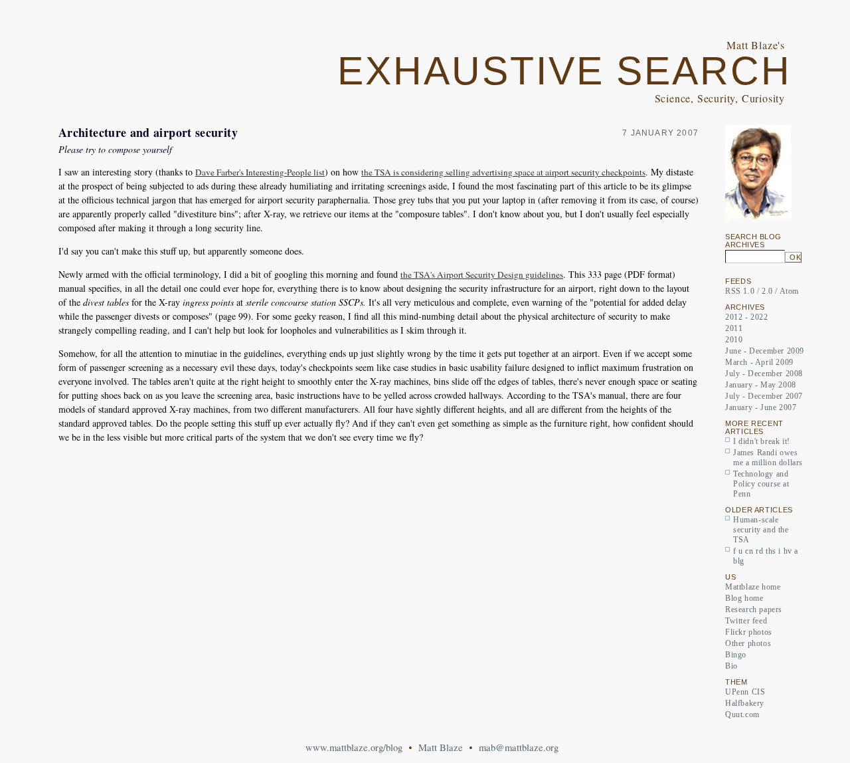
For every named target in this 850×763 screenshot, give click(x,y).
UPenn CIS (745, 692)
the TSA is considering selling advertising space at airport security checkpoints (503, 172)
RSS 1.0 (739, 291)
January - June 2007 (760, 407)
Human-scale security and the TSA (761, 529)
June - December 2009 (764, 351)
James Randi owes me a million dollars (768, 457)
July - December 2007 (764, 396)
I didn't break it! (761, 441)
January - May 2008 (760, 384)
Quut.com (742, 714)
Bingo (735, 654)
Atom (789, 291)
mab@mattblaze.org (518, 747)
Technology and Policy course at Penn (761, 483)
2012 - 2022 (746, 317)
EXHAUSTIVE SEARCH (564, 71)
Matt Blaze (440, 747)
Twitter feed (746, 620)
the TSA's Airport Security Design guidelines (481, 274)
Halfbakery (744, 703)
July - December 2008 (764, 373)
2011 (733, 328)
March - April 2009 (759, 362)
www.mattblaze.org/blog (353, 747)
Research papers (753, 609)
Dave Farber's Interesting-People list (260, 172)
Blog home (744, 598)
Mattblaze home (752, 587)
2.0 (767, 291)
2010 (733, 339)
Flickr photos (748, 632)
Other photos (748, 643)
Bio (731, 666)
